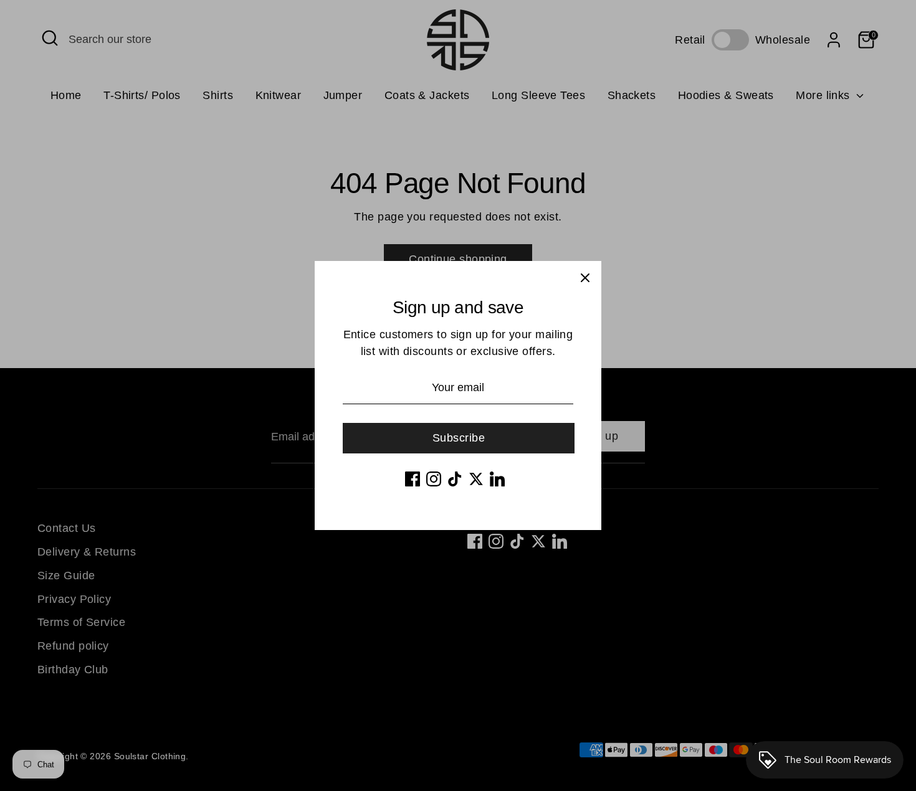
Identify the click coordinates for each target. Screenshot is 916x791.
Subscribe (458, 438)
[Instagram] (433, 478)
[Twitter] (476, 478)
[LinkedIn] (497, 478)
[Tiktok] (454, 478)
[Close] (585, 277)
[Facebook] (412, 478)
